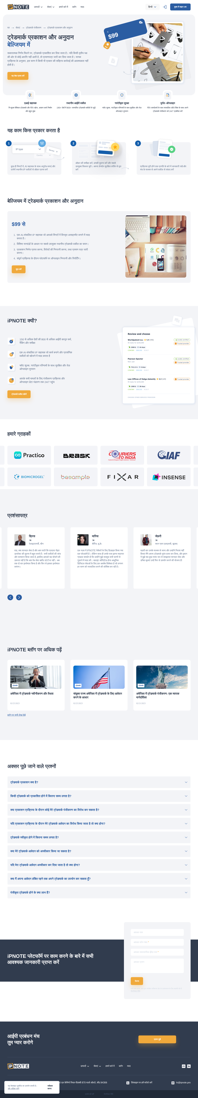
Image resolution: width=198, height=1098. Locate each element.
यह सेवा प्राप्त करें (17, 76)
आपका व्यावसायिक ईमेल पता (146, 952)
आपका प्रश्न (139, 962)
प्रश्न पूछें (157, 1039)
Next (19, 597)
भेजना (137, 981)
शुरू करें (18, 269)
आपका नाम (138, 932)
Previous (10, 597)
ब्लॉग (74, 7)
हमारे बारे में (63, 7)
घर (8, 27)
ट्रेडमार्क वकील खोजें (19, 394)
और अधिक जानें (13, 1089)
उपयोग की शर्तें (89, 1094)
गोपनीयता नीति (135, 991)
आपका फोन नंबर (141, 942)
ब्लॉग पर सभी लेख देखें (16, 715)
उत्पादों (37, 7)
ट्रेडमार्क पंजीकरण (33, 27)
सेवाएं (49, 7)
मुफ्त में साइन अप (180, 7)
